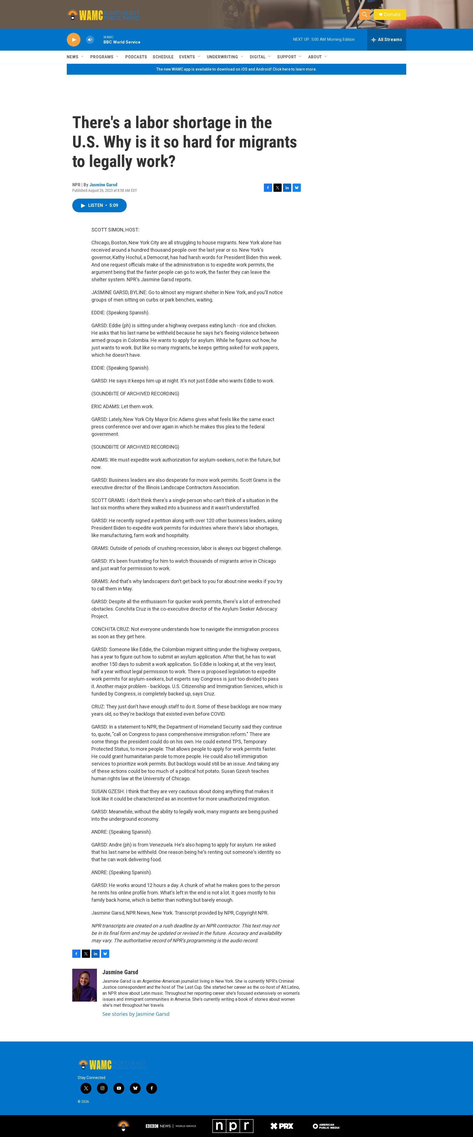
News (73, 57)
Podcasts (136, 57)
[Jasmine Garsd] (84, 985)
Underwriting (222, 57)
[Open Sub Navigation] (82, 57)
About (315, 57)
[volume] (90, 40)
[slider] (99, 39)
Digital (258, 57)
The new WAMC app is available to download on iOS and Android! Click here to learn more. (236, 69)
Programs (102, 57)
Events (187, 57)
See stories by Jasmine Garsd (135, 1014)
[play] (73, 40)
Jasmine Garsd (103, 184)
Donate (392, 14)
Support (286, 57)
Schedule (163, 57)
